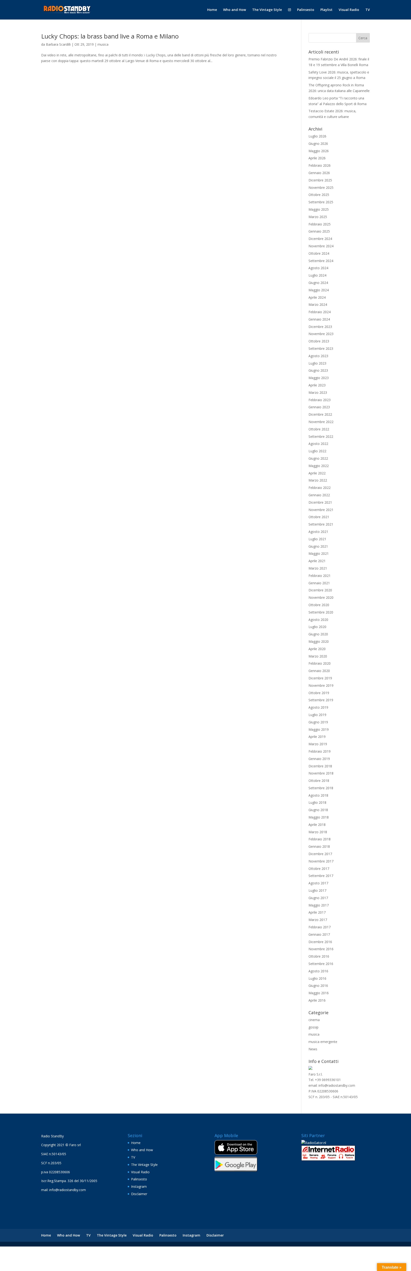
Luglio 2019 (317, 714)
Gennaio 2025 (319, 231)
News (312, 1049)
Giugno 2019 (318, 722)
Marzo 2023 (317, 392)
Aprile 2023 (317, 385)
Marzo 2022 (317, 480)
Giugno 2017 (318, 898)
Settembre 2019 (320, 700)
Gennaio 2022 (319, 495)
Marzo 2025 (317, 216)
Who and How (234, 10)
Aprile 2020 (317, 649)
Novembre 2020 (320, 597)
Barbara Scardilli (58, 44)
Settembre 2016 (320, 963)
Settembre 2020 (320, 612)
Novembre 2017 (320, 861)
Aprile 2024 (317, 297)
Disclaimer (139, 1194)
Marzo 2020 (317, 656)
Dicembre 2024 (320, 238)
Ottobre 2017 (318, 868)
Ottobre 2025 (318, 194)
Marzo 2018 (317, 832)
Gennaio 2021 (319, 583)
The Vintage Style (267, 10)
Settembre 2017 (320, 875)
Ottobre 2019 (318, 693)
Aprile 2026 (317, 158)
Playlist (326, 10)
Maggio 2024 (318, 290)
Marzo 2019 (317, 744)
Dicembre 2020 (320, 590)
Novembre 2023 (320, 333)
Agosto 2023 (318, 356)
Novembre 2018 (320, 773)
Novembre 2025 (320, 187)
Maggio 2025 (318, 209)
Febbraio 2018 (319, 839)
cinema (314, 1020)
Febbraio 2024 (319, 312)
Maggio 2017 (318, 905)
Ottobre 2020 (318, 605)
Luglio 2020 (317, 626)
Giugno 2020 (318, 634)
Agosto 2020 (318, 619)
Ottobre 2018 (318, 780)
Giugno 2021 (318, 546)
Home (212, 10)
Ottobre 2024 (318, 253)
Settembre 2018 (320, 788)
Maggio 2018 (318, 817)
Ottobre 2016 (318, 956)
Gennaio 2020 (319, 670)
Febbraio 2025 (319, 224)
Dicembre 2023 (320, 326)
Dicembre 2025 (320, 180)
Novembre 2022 (320, 421)
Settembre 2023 (320, 348)
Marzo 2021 (317, 568)
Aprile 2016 (317, 1000)
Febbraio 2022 (319, 487)
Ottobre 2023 (318, 341)
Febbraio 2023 (319, 400)
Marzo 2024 (317, 304)
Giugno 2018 (318, 810)
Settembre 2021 (320, 524)
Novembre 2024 (320, 246)
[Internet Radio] (328, 1159)
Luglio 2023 (317, 363)
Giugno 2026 (318, 143)
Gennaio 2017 (319, 934)
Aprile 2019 (317, 736)
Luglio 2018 (317, 802)
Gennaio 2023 (319, 407)
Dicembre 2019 (320, 678)
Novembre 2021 (320, 509)
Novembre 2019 (320, 685)
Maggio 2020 (318, 641)
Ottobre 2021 (318, 517)
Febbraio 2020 (319, 663)
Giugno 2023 (318, 370)
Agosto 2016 (318, 971)
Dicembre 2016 (320, 942)
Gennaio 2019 (319, 758)
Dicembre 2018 (320, 766)
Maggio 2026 (318, 151)
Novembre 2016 (320, 949)
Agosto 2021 (318, 531)
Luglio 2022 (317, 451)
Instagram (139, 1186)
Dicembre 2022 (320, 414)
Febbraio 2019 (319, 751)
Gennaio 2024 (319, 319)
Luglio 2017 (317, 890)
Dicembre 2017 (320, 854)
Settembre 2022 (320, 436)
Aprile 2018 (317, 824)
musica (103, 44)
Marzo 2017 (317, 919)
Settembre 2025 (320, 202)
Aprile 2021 (317, 561)
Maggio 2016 (318, 993)
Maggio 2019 (318, 729)
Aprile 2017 (317, 912)
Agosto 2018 (318, 795)
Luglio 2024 (317, 275)
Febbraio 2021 (319, 575)
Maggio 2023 (318, 377)
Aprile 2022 (317, 473)
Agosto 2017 (318, 883)
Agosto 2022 (318, 443)
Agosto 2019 (318, 707)
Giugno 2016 (318, 985)
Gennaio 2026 (319, 172)
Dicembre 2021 (320, 502)
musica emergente (322, 1041)
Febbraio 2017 (319, 927)
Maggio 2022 (318, 465)
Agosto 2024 (318, 268)
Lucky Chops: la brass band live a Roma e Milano (110, 36)
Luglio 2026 (317, 136)
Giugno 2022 (318, 458)
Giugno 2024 (318, 282)
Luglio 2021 (317, 539)
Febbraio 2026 (319, 165)
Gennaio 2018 (319, 846)
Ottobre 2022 (318, 429)
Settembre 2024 (320, 260)
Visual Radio (349, 10)
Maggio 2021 (318, 553)
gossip (313, 1027)
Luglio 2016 (317, 978)
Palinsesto (305, 10)
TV (367, 10)
